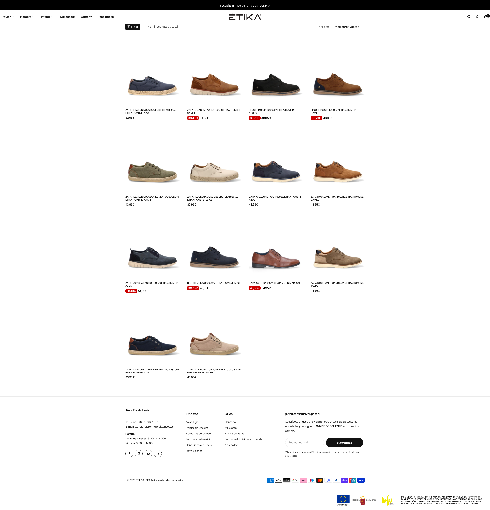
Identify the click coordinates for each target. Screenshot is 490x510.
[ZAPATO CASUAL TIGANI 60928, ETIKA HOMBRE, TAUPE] (338, 242)
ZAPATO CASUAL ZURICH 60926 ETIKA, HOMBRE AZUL (152, 284)
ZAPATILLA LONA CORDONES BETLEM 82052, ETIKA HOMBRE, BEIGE (212, 198)
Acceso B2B (232, 445)
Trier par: (323, 27)
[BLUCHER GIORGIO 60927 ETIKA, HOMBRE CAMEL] (338, 70)
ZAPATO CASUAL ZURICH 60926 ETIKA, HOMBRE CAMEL (214, 111)
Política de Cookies (197, 427)
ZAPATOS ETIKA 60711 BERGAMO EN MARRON (274, 282)
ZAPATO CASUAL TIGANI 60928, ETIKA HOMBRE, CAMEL (337, 198)
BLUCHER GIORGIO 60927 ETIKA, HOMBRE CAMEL (334, 111)
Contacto (230, 422)
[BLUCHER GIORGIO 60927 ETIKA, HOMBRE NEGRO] (276, 70)
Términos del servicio (198, 439)
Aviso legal (192, 422)
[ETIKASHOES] (245, 16)
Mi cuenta (231, 427)
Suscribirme (344, 442)
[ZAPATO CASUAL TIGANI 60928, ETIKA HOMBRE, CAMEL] (338, 156)
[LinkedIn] (158, 453)
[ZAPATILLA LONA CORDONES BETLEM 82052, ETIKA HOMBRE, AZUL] (152, 70)
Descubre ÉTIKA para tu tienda (243, 439)
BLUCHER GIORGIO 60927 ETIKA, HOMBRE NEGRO (272, 111)
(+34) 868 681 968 (147, 422)
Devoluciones (194, 450)
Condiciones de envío (199, 445)
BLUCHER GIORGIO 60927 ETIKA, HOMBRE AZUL (213, 282)
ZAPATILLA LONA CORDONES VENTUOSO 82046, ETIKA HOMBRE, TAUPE (214, 371)
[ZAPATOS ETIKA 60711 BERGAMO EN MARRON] (276, 242)
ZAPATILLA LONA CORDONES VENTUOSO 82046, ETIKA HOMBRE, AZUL (152, 371)
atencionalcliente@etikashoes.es (154, 426)
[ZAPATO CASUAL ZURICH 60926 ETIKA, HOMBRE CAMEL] (214, 70)
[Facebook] (129, 453)
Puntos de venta (234, 433)
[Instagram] (139, 453)
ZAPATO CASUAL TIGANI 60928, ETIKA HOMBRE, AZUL (275, 198)
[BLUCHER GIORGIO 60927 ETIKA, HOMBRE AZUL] (214, 242)
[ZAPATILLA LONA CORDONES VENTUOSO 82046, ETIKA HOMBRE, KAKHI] (152, 156)
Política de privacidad (198, 433)
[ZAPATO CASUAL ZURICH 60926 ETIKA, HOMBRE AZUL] (152, 242)
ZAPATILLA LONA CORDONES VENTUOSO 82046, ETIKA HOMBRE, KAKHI (152, 198)
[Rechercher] (469, 17)
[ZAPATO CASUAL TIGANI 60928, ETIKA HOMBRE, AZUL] (276, 156)
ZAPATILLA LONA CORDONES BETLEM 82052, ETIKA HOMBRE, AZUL (150, 111)
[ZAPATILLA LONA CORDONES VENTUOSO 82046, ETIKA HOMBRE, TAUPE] (214, 329)
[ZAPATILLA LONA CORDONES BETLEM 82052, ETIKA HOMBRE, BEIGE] (214, 156)
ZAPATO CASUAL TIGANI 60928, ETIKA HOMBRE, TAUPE (337, 284)
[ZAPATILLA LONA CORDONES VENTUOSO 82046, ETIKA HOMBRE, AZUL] (152, 329)
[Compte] (477, 17)
